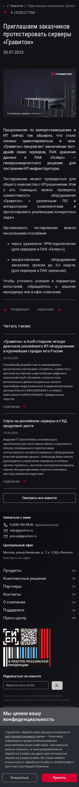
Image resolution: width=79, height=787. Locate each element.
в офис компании (46, 292)
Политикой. (61, 699)
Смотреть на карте (16, 558)
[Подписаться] (57, 685)
